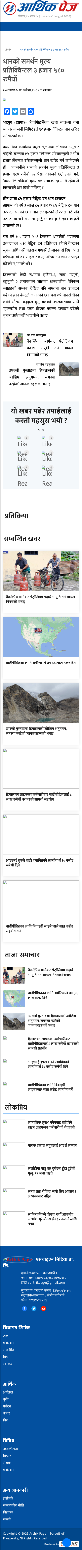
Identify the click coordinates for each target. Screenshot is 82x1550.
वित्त (5, 1420)
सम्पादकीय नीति (13, 1505)
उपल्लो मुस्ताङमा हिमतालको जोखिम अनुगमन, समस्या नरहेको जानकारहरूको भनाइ (36, 731)
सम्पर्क (7, 1519)
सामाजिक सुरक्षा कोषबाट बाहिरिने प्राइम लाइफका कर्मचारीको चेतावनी (51, 1125)
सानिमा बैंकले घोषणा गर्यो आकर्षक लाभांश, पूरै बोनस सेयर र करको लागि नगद (52, 1219)
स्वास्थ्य (8, 1364)
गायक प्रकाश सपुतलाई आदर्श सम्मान (52, 1146)
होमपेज (8, 49)
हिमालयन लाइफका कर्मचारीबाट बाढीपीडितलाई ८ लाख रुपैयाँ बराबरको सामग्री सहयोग (38, 797)
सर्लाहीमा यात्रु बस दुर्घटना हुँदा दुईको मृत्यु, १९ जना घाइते (51, 1171)
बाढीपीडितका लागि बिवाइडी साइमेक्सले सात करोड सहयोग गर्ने (39, 929)
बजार (6, 1413)
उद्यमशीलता (10, 1449)
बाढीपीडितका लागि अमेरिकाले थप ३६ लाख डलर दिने (41, 663)
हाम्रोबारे (8, 1498)
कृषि (6, 1399)
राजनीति (8, 1350)
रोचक (7, 1463)
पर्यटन (7, 1406)
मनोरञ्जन (8, 1343)
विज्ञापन (8, 1512)
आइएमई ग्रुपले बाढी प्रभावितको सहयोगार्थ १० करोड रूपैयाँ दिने (39, 863)
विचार (7, 1456)
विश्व (5, 1357)
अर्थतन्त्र (8, 1392)
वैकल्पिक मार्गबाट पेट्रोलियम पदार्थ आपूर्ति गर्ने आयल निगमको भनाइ (40, 599)
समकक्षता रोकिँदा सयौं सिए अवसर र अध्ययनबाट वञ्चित (52, 1194)
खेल (5, 1336)
